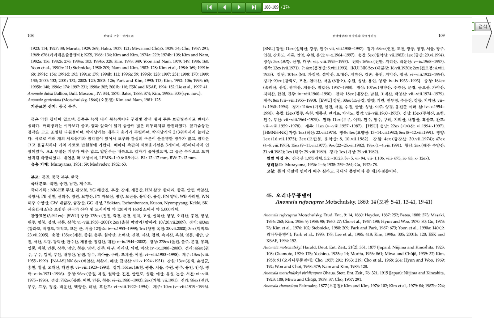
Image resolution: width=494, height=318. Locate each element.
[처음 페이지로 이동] (209, 7)
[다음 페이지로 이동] (239, 7)
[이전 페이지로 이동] (224, 7)
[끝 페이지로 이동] (254, 7)
